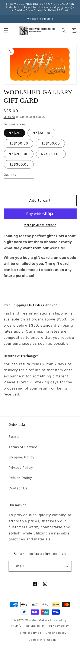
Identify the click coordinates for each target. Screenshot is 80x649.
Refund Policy (20, 478)
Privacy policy (59, 625)
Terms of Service (23, 447)
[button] (6, 30)
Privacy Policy (21, 468)
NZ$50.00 (41, 133)
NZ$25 (14, 133)
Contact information (42, 639)
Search (14, 437)
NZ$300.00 (19, 164)
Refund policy (35, 625)
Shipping (9, 116)
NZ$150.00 (50, 143)
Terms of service (29, 632)
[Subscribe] (66, 566)
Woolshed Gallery (37, 620)
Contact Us (18, 488)
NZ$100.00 (18, 143)
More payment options (40, 225)
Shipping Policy (22, 457)
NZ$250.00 (51, 154)
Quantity (10, 174)
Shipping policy (56, 632)
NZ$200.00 (19, 154)
